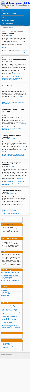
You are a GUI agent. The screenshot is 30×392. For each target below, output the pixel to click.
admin (11, 27)
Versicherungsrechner (19, 155)
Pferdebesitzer (5, 78)
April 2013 (4, 289)
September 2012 (6, 297)
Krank (13, 102)
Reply (23, 52)
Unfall (16, 102)
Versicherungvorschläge (18, 183)
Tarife (22, 154)
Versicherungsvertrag (7, 157)
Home (3, 10)
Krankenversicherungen (9, 13)
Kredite (4, 17)
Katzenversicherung (10, 85)
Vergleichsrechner (13, 52)
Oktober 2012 (5, 295)
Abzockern (18, 154)
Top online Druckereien (8, 343)
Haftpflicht (18, 76)
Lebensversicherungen (8, 20)
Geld (17, 209)
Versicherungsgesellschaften (8, 211)
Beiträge (18, 101)
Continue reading (16, 73)
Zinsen (19, 52)
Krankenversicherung (7, 128)
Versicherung (10, 76)
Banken (15, 50)
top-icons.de (5, 347)
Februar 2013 (5, 292)
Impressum (10, 356)
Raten (7, 52)
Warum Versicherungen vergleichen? (11, 136)
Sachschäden (5, 79)
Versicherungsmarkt (20, 211)
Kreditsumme (24, 50)
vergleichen (5, 155)
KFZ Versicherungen (7, 23)
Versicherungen (8, 183)
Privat (13, 128)
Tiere (10, 79)
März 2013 (4, 290)
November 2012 (6, 293)
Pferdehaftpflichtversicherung (15, 78)
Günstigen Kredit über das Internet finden (12, 32)
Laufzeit (4, 52)
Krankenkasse (10, 126)
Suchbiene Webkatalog (8, 346)
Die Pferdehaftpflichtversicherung (14, 58)
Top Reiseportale (6, 344)
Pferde (22, 76)
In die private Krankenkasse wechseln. (11, 278)
